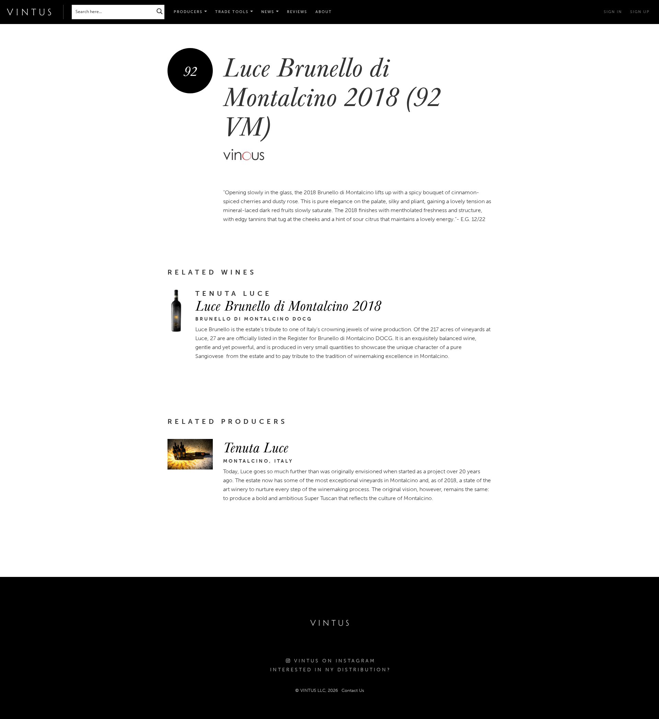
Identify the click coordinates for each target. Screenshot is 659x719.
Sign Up (640, 12)
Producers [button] (189, 12)
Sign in (613, 12)
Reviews (297, 12)
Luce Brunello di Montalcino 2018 (288, 305)
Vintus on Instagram (333, 660)
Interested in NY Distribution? (330, 669)
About (323, 12)
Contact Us (353, 690)
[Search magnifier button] (159, 11)
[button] (234, 12)
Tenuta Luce (255, 447)
